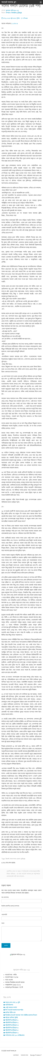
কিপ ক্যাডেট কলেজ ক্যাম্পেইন (14, 1010)
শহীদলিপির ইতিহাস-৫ (11, 1030)
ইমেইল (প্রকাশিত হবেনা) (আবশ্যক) (10, 906)
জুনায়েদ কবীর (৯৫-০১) (12, 10)
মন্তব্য (3, 923)
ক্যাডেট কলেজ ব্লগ (9, 2)
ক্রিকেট (7, 859)
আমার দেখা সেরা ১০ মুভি (12, 1002)
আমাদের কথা (24, 1055)
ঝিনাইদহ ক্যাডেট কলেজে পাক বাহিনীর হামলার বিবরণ (21, 1015)
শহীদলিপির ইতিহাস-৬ (11, 1033)
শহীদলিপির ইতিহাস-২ (11, 1022)
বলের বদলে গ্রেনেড (15, 859)
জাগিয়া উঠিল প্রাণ (10, 1012)
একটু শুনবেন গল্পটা (11, 1007)
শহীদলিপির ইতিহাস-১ (11, 1020)
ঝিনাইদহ (14, 13)
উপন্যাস (8, 13)
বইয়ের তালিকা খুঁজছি (11, 1017)
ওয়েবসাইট (4, 915)
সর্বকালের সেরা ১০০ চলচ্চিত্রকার (14, 1035)
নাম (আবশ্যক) (5, 897)
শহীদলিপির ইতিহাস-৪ (11, 1028)
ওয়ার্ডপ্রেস (16, 1055)
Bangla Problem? (36, 1055)
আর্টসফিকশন (9, 1005)
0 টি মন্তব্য (25, 18)
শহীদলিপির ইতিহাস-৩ (11, 1025)
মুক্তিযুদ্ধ (19, 13)
